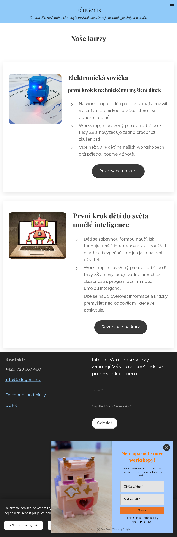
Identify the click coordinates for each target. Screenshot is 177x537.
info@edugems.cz (23, 379)
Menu (171, 5)
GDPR (11, 405)
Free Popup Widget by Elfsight (115, 529)
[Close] (166, 447)
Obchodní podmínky (25, 395)
